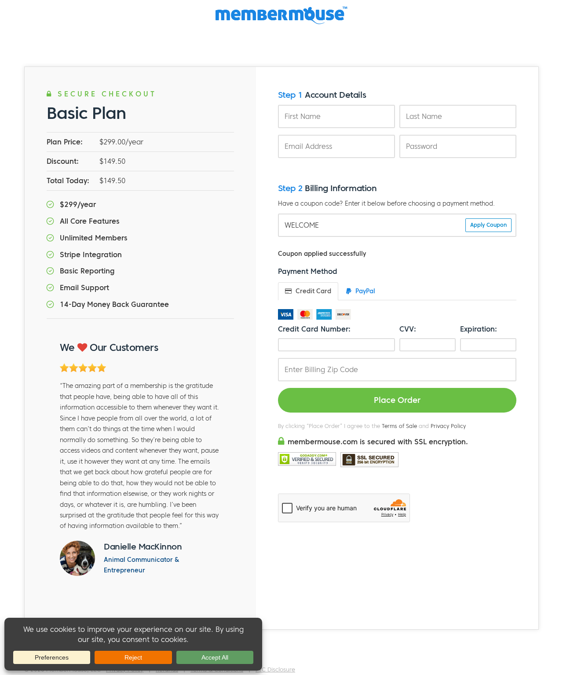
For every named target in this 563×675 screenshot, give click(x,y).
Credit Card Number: (314, 329)
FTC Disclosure (275, 669)
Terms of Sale (399, 426)
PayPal (364, 291)
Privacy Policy (448, 426)
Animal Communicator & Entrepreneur (141, 565)
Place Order (397, 400)
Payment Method (307, 271)
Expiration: (478, 329)
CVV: (407, 329)
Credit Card (312, 291)
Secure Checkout (105, 93)
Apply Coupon (488, 224)
